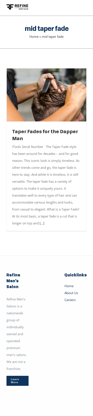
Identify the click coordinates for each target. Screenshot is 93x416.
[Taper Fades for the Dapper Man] (46, 94)
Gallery (53, 95)
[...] (42, 223)
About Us (71, 293)
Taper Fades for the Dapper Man (40, 95)
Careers (70, 300)
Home (33, 36)
